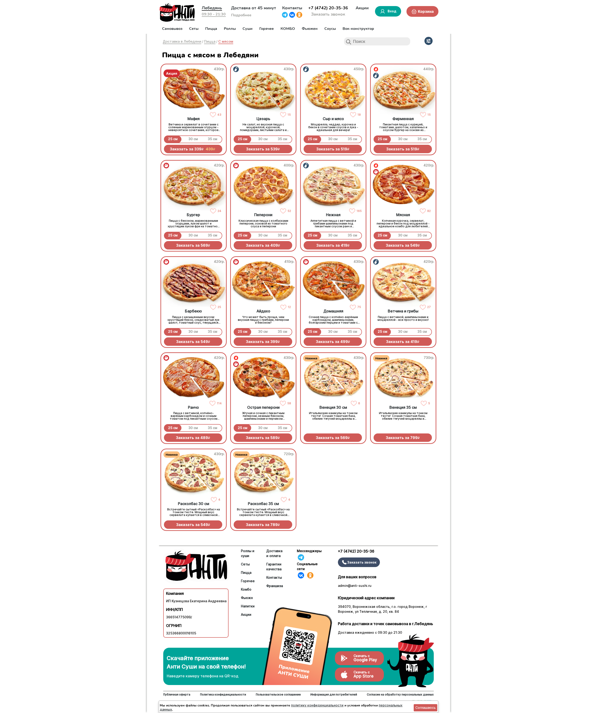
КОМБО (288, 28)
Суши (248, 28)
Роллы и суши (247, 553)
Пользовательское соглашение (278, 694)
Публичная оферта (176, 694)
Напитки (248, 606)
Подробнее (241, 15)
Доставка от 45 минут (253, 8)
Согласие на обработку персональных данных (400, 694)
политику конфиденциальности (317, 705)
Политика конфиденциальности (223, 694)
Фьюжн (247, 598)
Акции (362, 8)
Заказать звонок (328, 14)
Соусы (330, 28)
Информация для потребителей (333, 694)
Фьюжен (310, 28)
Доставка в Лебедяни (182, 41)
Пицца (211, 28)
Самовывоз (172, 28)
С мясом (225, 41)
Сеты (193, 28)
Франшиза (274, 586)
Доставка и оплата (274, 553)
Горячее (266, 28)
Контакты (292, 8)
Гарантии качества (273, 566)
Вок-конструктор (358, 28)
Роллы (230, 28)
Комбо (246, 589)
